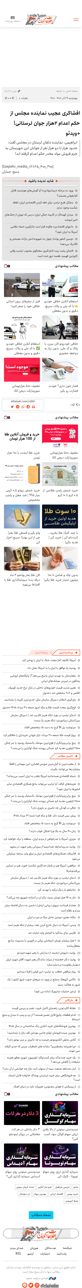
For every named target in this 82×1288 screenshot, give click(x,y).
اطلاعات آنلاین (41, 19)
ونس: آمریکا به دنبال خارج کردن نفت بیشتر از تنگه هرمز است (42, 925)
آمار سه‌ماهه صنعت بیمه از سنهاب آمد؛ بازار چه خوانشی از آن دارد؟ (39, 1068)
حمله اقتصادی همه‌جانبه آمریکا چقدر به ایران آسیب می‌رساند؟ (41, 776)
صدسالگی (50, 1248)
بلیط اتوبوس (71, 1201)
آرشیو (30, 1253)
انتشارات (45, 1253)
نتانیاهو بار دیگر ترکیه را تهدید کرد (57, 889)
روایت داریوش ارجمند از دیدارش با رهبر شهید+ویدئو (46, 952)
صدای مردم (16, 1248)
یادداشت (62, 1253)
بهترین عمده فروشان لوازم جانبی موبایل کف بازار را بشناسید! (41, 1032)
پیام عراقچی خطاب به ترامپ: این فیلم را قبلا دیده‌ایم (46, 971)
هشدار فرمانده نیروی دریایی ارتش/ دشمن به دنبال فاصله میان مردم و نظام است (42, 908)
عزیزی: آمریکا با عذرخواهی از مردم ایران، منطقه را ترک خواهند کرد (39, 839)
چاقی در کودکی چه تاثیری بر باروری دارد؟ (53, 808)
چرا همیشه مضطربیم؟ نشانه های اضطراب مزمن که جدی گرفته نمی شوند (42, 1048)
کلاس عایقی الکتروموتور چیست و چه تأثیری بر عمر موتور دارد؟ (41, 1039)
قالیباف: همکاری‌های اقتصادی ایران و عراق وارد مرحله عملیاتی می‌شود (43, 856)
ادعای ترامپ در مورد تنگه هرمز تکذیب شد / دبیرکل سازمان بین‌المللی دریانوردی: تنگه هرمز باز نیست (45, 718)
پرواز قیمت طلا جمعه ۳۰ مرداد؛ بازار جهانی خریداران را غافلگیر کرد (39, 735)
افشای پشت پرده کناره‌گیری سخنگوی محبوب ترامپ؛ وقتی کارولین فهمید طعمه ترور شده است (44, 253)
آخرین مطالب (65, 756)
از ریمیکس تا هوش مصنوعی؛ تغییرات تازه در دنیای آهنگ (44, 1086)
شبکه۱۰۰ (67, 1248)
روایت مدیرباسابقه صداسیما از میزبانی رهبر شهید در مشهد (42, 846)
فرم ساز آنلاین (44, 1187)
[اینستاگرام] (37, 1285)
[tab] (68, 653)
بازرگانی (69, 1000)
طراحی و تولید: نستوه (37, 1278)
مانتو (75, 1187)
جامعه (59, 91)
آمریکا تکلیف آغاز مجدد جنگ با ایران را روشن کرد (49, 660)
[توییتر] (30, 1285)
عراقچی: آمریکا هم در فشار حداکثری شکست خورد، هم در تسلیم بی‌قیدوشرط (43, 868)
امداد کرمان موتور (25, 1187)
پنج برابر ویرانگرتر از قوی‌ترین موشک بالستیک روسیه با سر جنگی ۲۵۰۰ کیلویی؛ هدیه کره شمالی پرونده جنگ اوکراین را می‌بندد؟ (42, 745)
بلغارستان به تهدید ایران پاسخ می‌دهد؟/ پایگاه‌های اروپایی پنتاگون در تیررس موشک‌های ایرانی (45, 678)
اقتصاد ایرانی (56, 1194)
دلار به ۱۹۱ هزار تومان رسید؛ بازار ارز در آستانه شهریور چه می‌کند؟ (41, 897)
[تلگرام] (24, 1285)
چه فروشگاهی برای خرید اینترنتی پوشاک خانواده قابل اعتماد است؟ (44, 1077)
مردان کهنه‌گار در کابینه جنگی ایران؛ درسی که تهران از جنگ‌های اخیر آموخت (41, 217)
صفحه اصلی (72, 91)
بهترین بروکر (40, 1194)
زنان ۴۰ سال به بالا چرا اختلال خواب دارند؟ (52, 831)
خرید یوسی (72, 1194)
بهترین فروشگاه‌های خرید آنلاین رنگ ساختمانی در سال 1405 (42, 1026)
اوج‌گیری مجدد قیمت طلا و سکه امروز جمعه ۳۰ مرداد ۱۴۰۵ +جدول (39, 707)
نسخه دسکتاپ (41, 1215)
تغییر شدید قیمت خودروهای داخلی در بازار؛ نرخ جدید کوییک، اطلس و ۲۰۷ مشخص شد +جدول (44, 690)
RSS (18, 1253)
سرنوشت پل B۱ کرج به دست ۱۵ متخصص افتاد (50, 727)
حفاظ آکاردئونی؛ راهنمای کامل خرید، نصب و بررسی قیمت (44, 1008)
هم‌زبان (34, 1248)
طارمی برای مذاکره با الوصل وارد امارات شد (52, 933)
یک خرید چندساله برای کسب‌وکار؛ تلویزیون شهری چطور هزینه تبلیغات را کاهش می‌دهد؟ (43, 1059)
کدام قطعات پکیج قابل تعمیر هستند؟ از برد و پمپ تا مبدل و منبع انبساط (41, 1017)
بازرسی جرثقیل (62, 1187)
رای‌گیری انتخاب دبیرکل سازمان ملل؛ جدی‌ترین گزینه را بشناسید (40, 699)
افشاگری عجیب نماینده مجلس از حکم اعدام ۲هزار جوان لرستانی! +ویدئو (45, 123)
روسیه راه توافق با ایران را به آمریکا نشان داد (51, 668)
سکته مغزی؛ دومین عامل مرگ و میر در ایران (51, 917)
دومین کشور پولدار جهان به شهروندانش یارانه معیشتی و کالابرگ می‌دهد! (44, 241)
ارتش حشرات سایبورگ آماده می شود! (55, 991)
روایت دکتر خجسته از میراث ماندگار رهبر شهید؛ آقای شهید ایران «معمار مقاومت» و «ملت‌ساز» (43, 962)
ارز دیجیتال (24, 1194)
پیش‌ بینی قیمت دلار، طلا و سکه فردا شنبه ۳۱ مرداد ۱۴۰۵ (44, 815)
